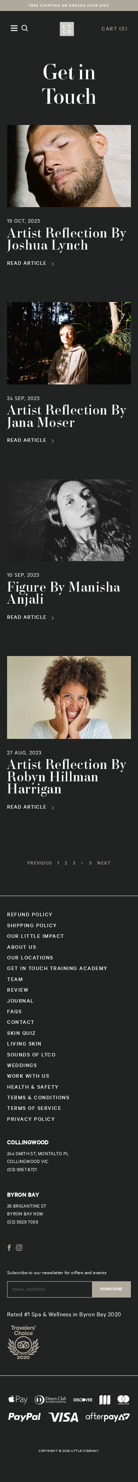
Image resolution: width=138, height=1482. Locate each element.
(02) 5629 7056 (22, 1222)
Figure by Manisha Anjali (64, 594)
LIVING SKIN (24, 1045)
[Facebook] (9, 1249)
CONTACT (21, 1023)
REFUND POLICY (30, 915)
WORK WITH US (28, 1077)
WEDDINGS (22, 1066)
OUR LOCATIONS (30, 959)
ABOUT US (21, 948)
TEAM (15, 980)
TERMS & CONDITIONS (38, 1098)
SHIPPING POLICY (32, 926)
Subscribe (111, 1290)
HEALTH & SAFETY (33, 1088)
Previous (39, 863)
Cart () (114, 30)
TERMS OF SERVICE (34, 1109)
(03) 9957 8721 (22, 1170)
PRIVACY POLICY (31, 1120)
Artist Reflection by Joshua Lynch (67, 240)
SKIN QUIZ (21, 1034)
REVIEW (17, 991)
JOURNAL (20, 1002)
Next (104, 863)
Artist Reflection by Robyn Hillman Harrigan (67, 778)
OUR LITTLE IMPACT (35, 937)
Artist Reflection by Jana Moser (67, 417)
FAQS (14, 1012)
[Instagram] (19, 1249)
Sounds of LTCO (31, 1056)
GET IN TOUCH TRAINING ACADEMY (57, 969)
